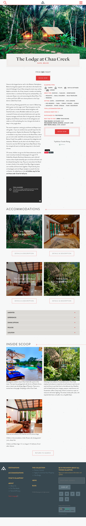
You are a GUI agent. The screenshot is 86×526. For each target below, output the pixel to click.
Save (47, 152)
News (34, 480)
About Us (13, 486)
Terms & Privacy (15, 491)
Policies (10, 328)
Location (11, 333)
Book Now (43, 78)
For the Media (14, 488)
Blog (34, 486)
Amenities (11, 313)
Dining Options (13, 323)
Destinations (13, 468)
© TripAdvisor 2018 (63, 514)
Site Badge (37, 475)
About (11, 483)
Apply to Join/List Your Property (44, 473)
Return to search (43, 453)
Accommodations (15, 473)
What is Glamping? (15, 478)
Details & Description (24, 253)
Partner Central (39, 470)
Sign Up (64, 487)
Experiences (12, 318)
